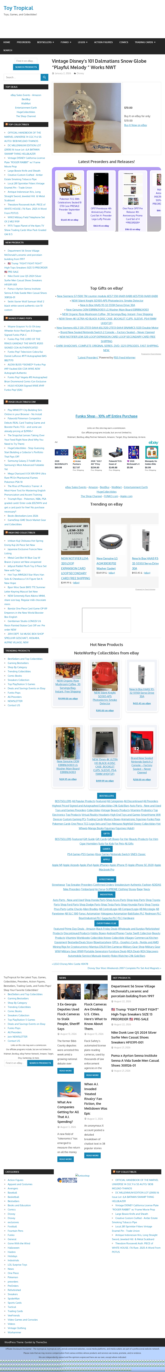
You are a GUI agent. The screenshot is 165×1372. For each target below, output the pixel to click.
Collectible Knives (101, 937)
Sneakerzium (122, 884)
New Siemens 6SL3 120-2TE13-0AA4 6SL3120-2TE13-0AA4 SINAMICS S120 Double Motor (108, 327)
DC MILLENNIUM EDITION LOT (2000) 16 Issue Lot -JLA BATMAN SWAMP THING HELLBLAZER (22, 149)
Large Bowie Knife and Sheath (24, 170)
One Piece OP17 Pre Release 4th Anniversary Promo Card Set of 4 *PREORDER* (133, 215)
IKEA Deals (133, 951)
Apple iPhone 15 (118, 865)
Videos (11, 1323)
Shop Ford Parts (69, 904)
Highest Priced (60, 805)
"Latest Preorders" (88, 357)
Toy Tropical (18, 8)
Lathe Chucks (74, 909)
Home (6, 42)
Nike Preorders (71, 889)
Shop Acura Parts (116, 900)
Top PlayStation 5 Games (21, 684)
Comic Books (15, 675)
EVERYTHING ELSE (106, 923)
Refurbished (14, 1290)
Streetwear (58, 884)
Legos (81, 42)
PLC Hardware (126, 918)
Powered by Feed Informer (151, 354)
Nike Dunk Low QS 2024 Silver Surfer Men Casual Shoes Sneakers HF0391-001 (23, 280)
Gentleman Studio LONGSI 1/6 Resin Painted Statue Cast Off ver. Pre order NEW (24, 625)
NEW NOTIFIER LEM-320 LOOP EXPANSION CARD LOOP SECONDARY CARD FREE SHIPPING (75, 568)
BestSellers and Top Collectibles (25, 658)
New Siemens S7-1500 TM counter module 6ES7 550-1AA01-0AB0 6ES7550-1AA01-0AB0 (107, 296)
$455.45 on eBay (142, 703)
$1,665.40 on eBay (69, 220)
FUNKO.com (111, 496)
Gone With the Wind (19, 1243)
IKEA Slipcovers (149, 951)
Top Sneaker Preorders (79, 884)
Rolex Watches (120, 955)
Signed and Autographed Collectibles (91, 805)
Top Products (73, 814)
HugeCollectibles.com (22, 401)
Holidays (12, 1256)
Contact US (14, 705)
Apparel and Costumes (20, 1184)
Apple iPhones (100, 865)
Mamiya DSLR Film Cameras (105, 946)
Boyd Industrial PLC (90, 918)
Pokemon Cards (61, 823)
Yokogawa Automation (114, 913)
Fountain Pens (15, 1230)
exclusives (13, 1222)
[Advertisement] (99, 26)
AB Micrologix (147, 909)
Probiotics (147, 810)
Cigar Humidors (89, 843)
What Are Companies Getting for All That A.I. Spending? (68, 1112)
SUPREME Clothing (117, 889)
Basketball (13, 1196)
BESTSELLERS (106, 795)
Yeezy (146, 889)
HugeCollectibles (106, 491)
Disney (80, 73)
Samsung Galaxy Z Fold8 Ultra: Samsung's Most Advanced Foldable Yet (24, 465)
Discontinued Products (77, 933)
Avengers (13, 1188)
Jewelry (106, 955)
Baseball (12, 1192)
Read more (65, 1070)
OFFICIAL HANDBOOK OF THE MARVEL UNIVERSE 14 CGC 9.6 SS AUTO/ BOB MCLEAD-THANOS (22, 137)
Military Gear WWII (72, 951)
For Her (124, 839)
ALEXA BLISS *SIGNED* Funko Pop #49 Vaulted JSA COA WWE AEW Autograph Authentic (25, 369)
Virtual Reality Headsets (96, 814)
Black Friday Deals (106, 928)
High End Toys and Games (125, 814)
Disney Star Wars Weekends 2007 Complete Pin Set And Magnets (123, 968)
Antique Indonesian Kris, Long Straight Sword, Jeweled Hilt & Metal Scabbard (24, 196)
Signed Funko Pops (20, 318)
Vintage (105, 810)
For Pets (119, 843)
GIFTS (106, 833)
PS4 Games (74, 854)
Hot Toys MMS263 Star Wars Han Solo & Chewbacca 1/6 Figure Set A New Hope (24, 579)
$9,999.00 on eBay (68, 698)
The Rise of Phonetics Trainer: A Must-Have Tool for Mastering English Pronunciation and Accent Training (24, 490)
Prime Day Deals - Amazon (80, 928)
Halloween (13, 1247)
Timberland (87, 889)
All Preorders (150, 801)
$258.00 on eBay (142, 779)
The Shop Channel (91, 496)
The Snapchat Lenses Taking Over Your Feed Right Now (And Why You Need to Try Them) (24, 439)
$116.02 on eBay (132, 229)
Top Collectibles (18, 124)
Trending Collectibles (19, 671)
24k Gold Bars (121, 805)
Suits (101, 843)
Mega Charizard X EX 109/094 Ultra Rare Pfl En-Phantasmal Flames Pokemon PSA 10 (25, 478)
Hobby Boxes (98, 933)
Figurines (109, 828)
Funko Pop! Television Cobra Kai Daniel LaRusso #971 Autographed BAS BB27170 (25, 356)
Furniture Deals (117, 951)
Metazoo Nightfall (122, 823)
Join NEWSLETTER (17, 1036)
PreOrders (23, 42)
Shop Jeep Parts (136, 900)
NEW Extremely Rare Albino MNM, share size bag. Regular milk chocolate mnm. (25, 600)
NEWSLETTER (15, 701)
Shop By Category (17, 667)
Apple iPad (86, 865)
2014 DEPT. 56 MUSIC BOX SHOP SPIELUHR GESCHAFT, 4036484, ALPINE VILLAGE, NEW (24, 638)
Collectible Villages (123, 937)
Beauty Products (120, 810)
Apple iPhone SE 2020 (141, 865)
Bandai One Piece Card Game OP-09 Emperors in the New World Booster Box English (25, 613)
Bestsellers (44, 42)
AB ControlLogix (108, 909)
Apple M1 (57, 865)
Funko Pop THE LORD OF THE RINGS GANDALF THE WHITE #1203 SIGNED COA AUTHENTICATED (23, 343)
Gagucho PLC (109, 918)
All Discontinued (133, 801)
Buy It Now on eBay (135, 125)
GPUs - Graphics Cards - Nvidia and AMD (135, 942)
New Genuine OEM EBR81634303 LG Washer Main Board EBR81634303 (107, 309)
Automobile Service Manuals (84, 955)
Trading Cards (144, 42)
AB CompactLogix (128, 909)
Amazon (93, 487)
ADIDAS (156, 884)
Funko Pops (153, 819)
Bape (140, 889)
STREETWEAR (106, 879)
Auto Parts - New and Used (145, 805)
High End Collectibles (21, 532)
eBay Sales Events (75, 487)
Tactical (12, 1306)
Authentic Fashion (140, 884)
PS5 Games (87, 854)
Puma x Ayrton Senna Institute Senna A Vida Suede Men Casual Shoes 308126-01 (25, 293)
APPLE (106, 859)
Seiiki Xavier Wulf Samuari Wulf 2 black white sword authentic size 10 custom (24, 306)
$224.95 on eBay (68, 779)
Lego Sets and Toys (100, 823)
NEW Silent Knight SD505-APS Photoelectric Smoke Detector (107, 300)
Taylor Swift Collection (138, 933)
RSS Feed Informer (125, 357)
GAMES (106, 848)
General (12, 1239)
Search (7, 50)
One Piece (13, 1273)
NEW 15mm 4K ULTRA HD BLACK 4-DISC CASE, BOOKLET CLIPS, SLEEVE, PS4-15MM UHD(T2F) (105, 766)
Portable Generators (96, 951)
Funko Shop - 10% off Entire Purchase (106, 416)
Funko (65, 42)
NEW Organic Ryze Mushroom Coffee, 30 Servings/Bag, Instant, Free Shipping (107, 314)
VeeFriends (14, 1315)
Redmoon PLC (153, 913)
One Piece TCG (79, 823)
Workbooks (83, 937)
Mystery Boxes (112, 819)
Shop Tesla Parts (110, 904)
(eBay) (76, 582)
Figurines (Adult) (125, 828)
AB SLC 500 (71, 913)
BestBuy (104, 487)
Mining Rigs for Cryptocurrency (71, 946)
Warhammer (14, 1332)
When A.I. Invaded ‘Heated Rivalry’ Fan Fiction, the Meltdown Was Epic (95, 1098)
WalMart (117, 487)
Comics (123, 42)
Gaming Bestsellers (18, 663)
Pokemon (13, 1277)
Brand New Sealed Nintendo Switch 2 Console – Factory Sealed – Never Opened (107, 332)
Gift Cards (101, 839)
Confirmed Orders (103, 884)
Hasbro (12, 1251)
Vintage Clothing (17, 1328)
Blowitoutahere (102, 942)
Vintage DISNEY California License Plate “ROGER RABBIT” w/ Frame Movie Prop (24, 162)
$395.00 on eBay (105, 710)
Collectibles (93, 810)
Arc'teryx (100, 889)
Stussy (132, 889)
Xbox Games (102, 854)
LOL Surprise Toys (17, 1264)
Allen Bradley (90, 909)
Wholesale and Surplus (131, 928)
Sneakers (13, 1294)
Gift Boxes (113, 839)
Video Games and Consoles (23, 1319)
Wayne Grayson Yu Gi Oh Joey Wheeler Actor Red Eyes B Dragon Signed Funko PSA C (22, 331)
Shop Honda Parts (95, 900)
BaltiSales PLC (136, 913)
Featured (101, 801)
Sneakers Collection (18, 679)
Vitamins (135, 810)
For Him (153, 839)
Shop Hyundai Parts (132, 904)
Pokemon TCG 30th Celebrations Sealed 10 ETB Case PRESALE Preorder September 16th (69, 206)
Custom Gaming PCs (74, 819)
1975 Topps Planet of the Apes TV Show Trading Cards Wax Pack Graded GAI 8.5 (25, 230)
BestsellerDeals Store (80, 942)
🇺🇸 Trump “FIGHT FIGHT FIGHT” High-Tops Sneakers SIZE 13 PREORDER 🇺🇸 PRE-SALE (26, 267)
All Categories (115, 801)
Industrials (13, 1260)
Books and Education (19, 1205)
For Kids (109, 843)
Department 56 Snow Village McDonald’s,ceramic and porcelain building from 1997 (23, 255)
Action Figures (103, 42)
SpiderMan (14, 1298)
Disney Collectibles (145, 823)
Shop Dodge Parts (89, 904)
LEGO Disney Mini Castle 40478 (70, 963)
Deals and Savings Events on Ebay (26, 688)
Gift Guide (89, 839)
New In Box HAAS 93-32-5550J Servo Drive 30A (107, 305)
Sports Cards (15, 1302)
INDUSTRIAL (106, 894)
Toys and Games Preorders (70, 810)
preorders (13, 1281)
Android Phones (116, 933)
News (62, 977)
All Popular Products (83, 801)
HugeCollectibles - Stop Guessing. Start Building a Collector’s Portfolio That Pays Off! (24, 452)
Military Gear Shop (134, 946)
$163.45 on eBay (101, 225)
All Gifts (129, 843)
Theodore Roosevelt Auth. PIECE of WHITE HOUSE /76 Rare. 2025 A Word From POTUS (25, 209)
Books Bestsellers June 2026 (23, 515)
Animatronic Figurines (133, 819)
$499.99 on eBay (105, 780)
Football (12, 1226)
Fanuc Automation (89, 913)
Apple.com (126, 496)
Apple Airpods (71, 865)
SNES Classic (138, 854)
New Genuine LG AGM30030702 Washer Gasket (107, 563)
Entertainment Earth (136, 487)
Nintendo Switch (120, 854)
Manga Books (96, 828)
